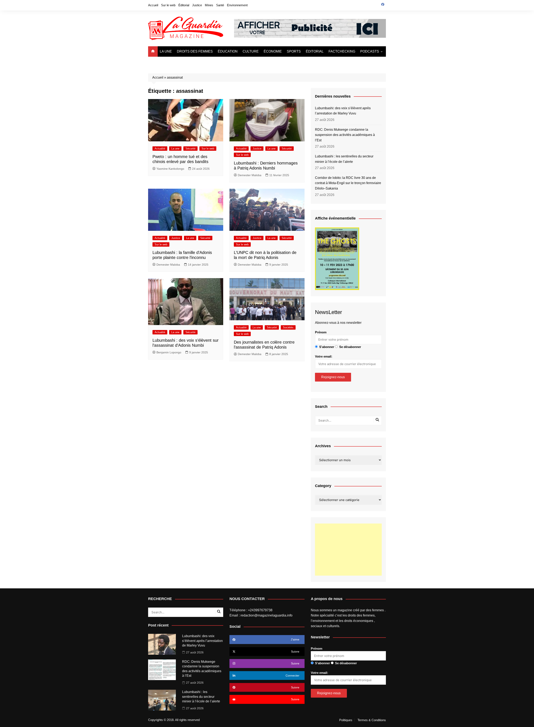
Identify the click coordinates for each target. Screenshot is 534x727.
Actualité (160, 148)
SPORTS (294, 51)
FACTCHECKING (342, 51)
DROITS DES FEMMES (195, 51)
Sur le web (168, 5)
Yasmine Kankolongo (170, 168)
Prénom (320, 332)
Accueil (153, 5)
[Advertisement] (348, 550)
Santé (220, 5)
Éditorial (183, 5)
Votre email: (323, 356)
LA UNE (166, 51)
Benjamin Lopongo (168, 352)
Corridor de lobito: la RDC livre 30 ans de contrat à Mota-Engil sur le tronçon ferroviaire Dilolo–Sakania (348, 183)
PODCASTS (369, 51)
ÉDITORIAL (315, 51)
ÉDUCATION (228, 51)
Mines (209, 5)
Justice (197, 5)
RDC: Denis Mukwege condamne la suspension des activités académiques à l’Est (345, 135)
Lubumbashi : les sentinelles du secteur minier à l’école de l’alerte (344, 158)
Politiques (345, 720)
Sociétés (288, 327)
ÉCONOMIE (273, 51)
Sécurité (190, 148)
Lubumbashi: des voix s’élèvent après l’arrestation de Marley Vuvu (343, 110)
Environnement (237, 5)
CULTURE (251, 51)
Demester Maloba (249, 175)
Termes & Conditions (372, 720)
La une (175, 148)
